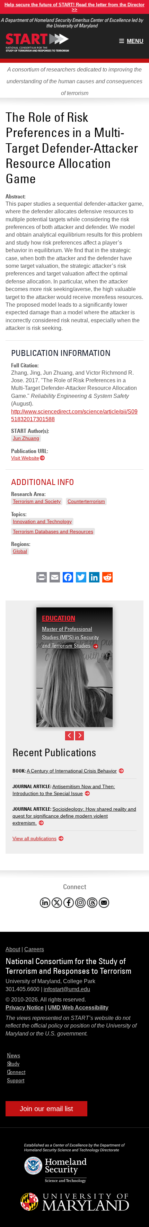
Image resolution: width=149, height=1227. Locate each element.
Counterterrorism (86, 501)
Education (58, 618)
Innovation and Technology (42, 521)
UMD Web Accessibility (78, 1008)
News (13, 1055)
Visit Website (25, 458)
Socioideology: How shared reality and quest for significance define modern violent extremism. (74, 816)
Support (15, 1080)
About (13, 949)
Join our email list (46, 1109)
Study (13, 1063)
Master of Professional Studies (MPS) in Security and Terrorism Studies (70, 637)
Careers (34, 949)
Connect (16, 1071)
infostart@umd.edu (67, 989)
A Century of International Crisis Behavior (72, 771)
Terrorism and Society (37, 501)
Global (20, 551)
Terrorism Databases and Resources (53, 531)
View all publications (34, 838)
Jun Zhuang (26, 438)
